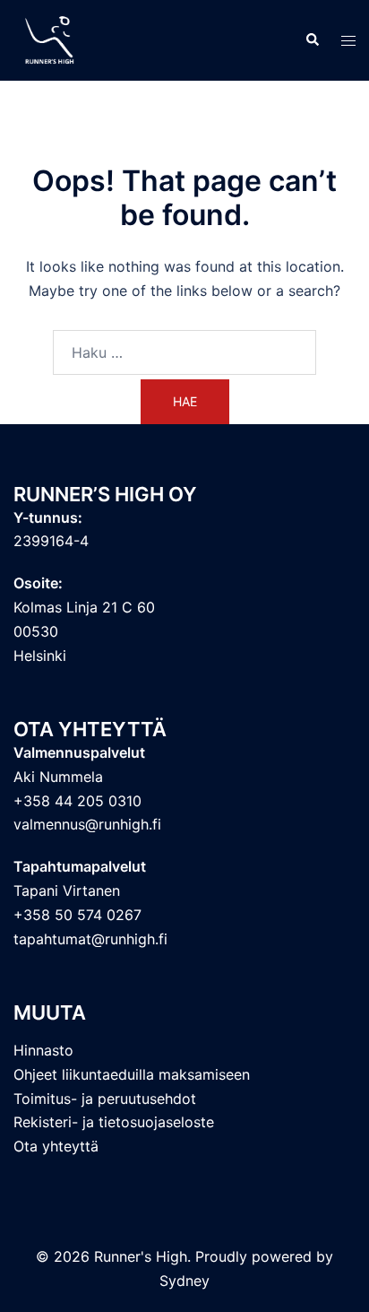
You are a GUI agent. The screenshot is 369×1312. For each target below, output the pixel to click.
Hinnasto (43, 1050)
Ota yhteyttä (56, 1146)
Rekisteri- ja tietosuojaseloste (113, 1122)
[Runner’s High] (51, 39)
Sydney (184, 1281)
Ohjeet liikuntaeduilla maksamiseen (131, 1074)
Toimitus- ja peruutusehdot (104, 1099)
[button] (312, 40)
